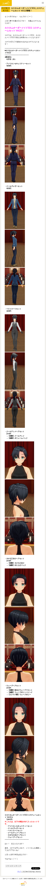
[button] (43, 3)
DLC (19, 872)
